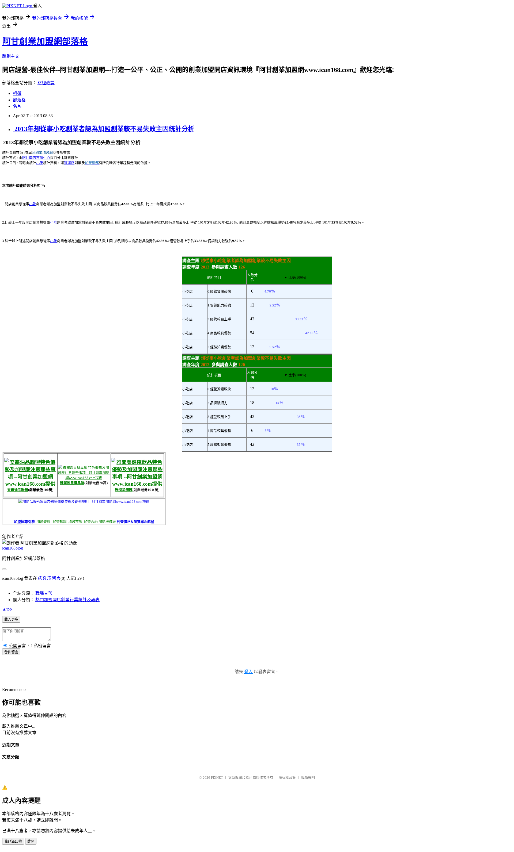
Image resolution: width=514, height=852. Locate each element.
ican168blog (12, 548)
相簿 (17, 93)
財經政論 (46, 82)
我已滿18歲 (13, 841)
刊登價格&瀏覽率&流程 (135, 522)
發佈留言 (11, 652)
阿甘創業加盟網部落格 (45, 41)
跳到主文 (10, 56)
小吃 (39, 163)
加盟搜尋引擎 (24, 522)
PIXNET (217, 778)
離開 (30, 841)
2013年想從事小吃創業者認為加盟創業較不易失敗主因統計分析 (103, 128)
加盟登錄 (43, 522)
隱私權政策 (287, 778)
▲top (7, 609)
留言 (56, 578)
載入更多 (11, 619)
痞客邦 (44, 578)
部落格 (19, 100)
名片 (17, 106)
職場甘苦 (43, 593)
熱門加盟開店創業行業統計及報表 (67, 599)
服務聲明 (308, 778)
